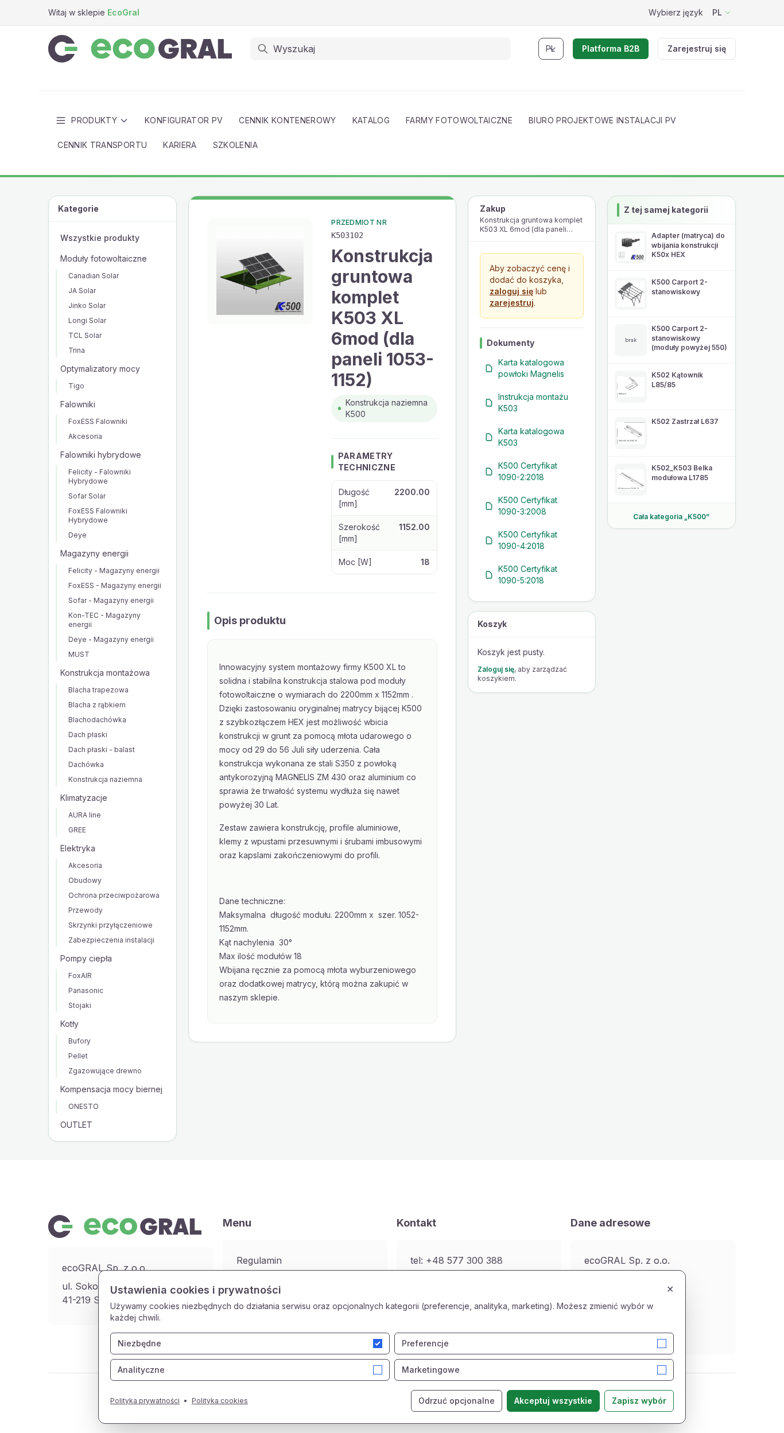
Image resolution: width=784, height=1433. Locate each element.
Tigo (76, 385)
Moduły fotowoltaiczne (103, 258)
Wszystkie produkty (99, 238)
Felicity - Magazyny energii (114, 570)
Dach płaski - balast (101, 749)
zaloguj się (511, 291)
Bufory (79, 1041)
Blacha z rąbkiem (97, 704)
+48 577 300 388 (464, 1260)
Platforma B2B (610, 48)
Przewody (85, 910)
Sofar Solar (87, 496)
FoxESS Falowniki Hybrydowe (97, 515)
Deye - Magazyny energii (111, 639)
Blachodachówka (97, 719)
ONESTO (83, 1106)
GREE (77, 829)
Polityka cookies (220, 1400)
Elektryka (77, 848)
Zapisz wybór (639, 1400)
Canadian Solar (93, 275)
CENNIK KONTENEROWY (287, 120)
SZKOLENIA (235, 145)
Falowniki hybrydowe (100, 455)
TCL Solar (85, 335)
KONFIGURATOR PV (184, 120)
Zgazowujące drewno (105, 1070)
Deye (77, 535)
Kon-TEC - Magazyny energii (104, 620)
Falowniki (77, 404)
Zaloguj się (496, 669)
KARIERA (179, 145)
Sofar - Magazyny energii (111, 600)
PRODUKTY (94, 120)
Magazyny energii (94, 553)
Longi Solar (87, 320)
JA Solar (82, 290)
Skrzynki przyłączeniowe (110, 925)
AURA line (84, 815)
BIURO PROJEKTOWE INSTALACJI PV (603, 120)
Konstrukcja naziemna (105, 779)
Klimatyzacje (83, 798)
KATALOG (371, 120)
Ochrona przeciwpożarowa (114, 895)
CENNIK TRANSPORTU (102, 145)
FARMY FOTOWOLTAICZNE (459, 120)
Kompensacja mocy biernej (111, 1089)
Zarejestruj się (696, 48)
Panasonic (85, 990)
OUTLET (76, 1125)
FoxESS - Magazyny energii (114, 585)
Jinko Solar (87, 305)
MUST (79, 654)
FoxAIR (80, 975)
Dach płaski (87, 734)
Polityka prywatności (145, 1400)
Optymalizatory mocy (100, 368)
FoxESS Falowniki (97, 421)
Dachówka (86, 764)
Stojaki (79, 1005)
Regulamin (259, 1260)
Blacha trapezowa (98, 690)
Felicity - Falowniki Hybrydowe (99, 476)
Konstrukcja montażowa (105, 672)
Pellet (78, 1056)
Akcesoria (85, 436)
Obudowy (85, 880)
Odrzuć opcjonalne (456, 1400)
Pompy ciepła (86, 958)
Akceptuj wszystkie (553, 1400)
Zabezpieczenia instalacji (111, 940)
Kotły (69, 1024)
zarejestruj (512, 302)
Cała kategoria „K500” (671, 516)
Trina (76, 350)
